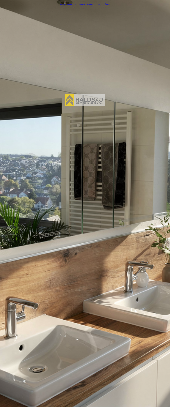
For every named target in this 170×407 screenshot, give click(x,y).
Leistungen (90, 4)
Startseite (62, 4)
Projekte (99, 4)
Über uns (107, 4)
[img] (85, 203)
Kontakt (69, 4)
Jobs (75, 4)
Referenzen (82, 4)
